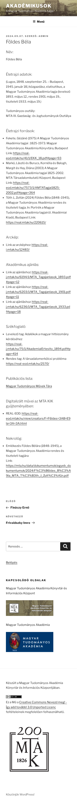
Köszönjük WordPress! (20, 794)
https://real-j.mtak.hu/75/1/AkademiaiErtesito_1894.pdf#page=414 (38, 349)
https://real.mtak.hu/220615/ (26, 222)
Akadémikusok (29, 6)
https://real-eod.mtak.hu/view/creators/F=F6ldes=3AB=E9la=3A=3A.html (38, 418)
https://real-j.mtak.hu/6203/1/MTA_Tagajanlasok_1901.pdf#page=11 (38, 292)
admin (43, 36)
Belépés (11, 562)
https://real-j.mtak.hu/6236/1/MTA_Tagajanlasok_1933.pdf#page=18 (38, 307)
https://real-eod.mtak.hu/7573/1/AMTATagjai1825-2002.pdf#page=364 (33, 187)
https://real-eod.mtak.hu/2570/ (27, 363)
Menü (40, 21)
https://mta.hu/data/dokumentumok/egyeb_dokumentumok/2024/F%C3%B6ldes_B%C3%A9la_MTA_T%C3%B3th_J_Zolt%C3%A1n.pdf (38, 470)
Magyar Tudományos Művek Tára (29, 386)
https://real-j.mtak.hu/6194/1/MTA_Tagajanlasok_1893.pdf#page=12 (38, 277)
